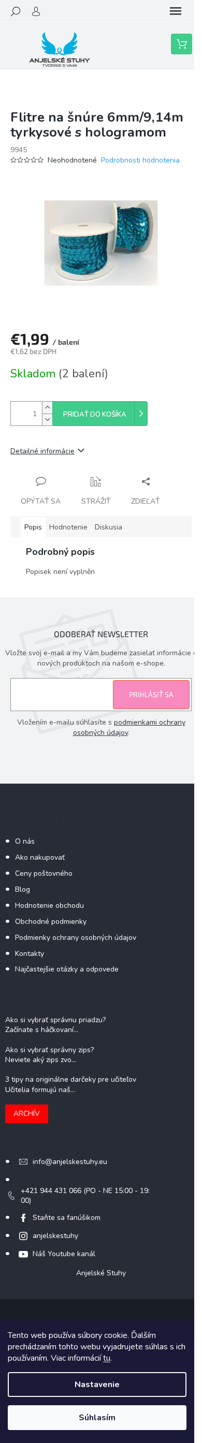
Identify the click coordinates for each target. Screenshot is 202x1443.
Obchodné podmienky (50, 921)
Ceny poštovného (44, 873)
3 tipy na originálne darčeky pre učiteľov (70, 1079)
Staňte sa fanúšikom (66, 1218)
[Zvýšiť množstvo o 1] (47, 408)
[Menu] (175, 11)
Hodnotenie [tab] (68, 527)
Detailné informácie (42, 451)
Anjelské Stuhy (101, 1273)
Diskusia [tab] (108, 527)
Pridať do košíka (94, 414)
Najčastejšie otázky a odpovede (67, 969)
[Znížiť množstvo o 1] (47, 419)
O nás (25, 841)
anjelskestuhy (55, 1236)
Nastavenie (97, 1384)
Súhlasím (97, 1417)
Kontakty (29, 954)
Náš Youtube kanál (64, 1254)
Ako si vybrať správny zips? (49, 1050)
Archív (26, 1113)
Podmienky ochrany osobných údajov (75, 938)
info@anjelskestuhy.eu (70, 1162)
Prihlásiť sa (151, 694)
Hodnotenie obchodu (49, 905)
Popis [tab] (33, 527)
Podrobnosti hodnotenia (140, 160)
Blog (22, 889)
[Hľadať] (15, 11)
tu (106, 1358)
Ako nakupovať (40, 857)
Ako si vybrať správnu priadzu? (55, 1020)
